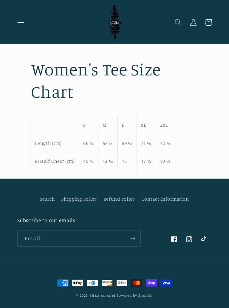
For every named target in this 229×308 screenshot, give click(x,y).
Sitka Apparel (102, 295)
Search (47, 199)
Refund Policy (119, 199)
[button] (20, 22)
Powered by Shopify (135, 295)
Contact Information (165, 199)
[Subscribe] (132, 238)
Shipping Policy (79, 199)
